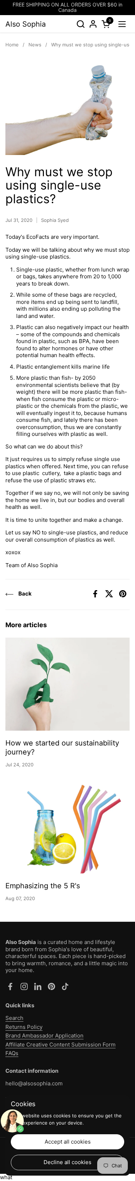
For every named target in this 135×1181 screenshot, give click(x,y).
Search (14, 1017)
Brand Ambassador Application (44, 1035)
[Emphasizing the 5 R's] (67, 827)
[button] (80, 23)
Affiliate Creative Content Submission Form (60, 1044)
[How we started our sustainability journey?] (67, 684)
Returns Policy (23, 1026)
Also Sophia (25, 24)
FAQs (11, 1053)
